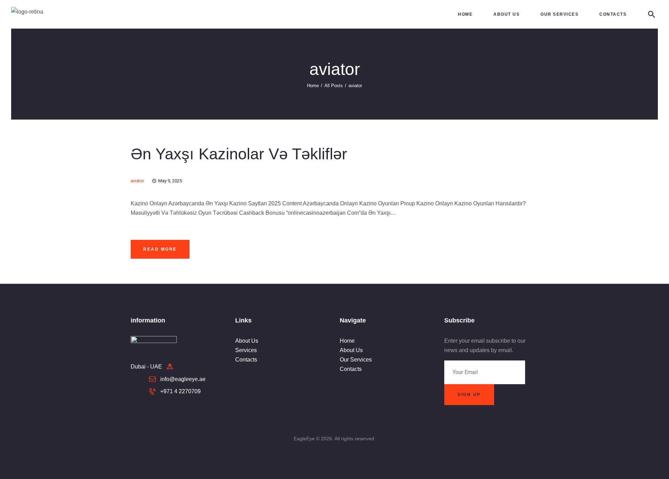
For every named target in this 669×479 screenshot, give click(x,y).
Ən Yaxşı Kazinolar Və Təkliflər (239, 154)
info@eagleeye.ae (183, 379)
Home (313, 85)
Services (246, 350)
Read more (160, 249)
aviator (137, 180)
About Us (246, 341)
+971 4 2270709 (180, 391)
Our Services (356, 360)
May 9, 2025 (170, 180)
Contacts (246, 360)
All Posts (333, 85)
